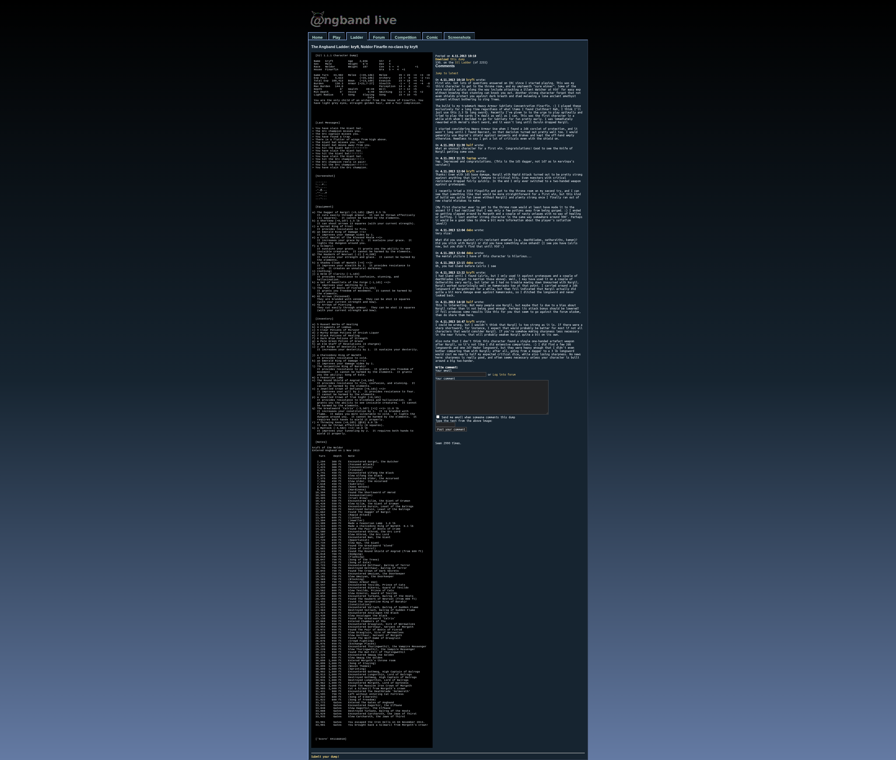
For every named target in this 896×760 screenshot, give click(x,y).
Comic (432, 37)
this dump (450, 59)
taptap (471, 158)
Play (336, 37)
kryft (470, 79)
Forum (379, 37)
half (469, 145)
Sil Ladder (463, 62)
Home (317, 37)
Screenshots (459, 37)
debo (469, 230)
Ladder (356, 37)
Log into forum (504, 374)
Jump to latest (446, 73)
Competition (405, 37)
